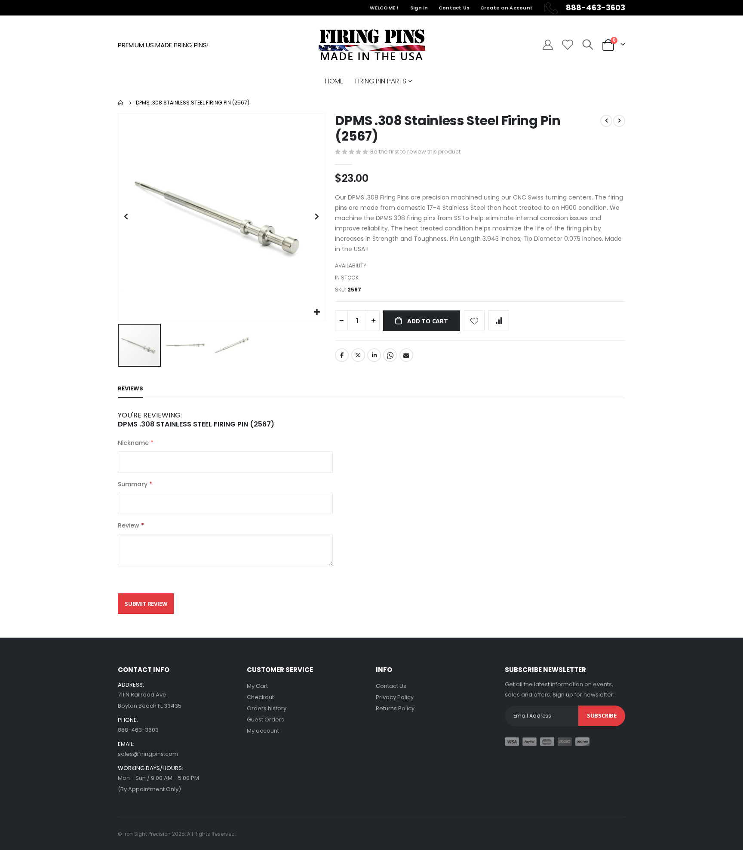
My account (263, 731)
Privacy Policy (395, 697)
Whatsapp (390, 355)
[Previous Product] (606, 121)
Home (121, 103)
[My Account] (547, 45)
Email (406, 355)
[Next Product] (619, 121)
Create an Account (506, 7)
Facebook (342, 355)
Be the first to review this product (415, 151)
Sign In (419, 7)
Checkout (260, 697)
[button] (317, 312)
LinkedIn (374, 355)
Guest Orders (265, 719)
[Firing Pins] (371, 45)
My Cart (257, 686)
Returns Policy (395, 708)
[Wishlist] (567, 45)
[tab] (130, 389)
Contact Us (454, 7)
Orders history (266, 708)
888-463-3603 (138, 730)
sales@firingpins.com (148, 754)
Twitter (358, 355)
